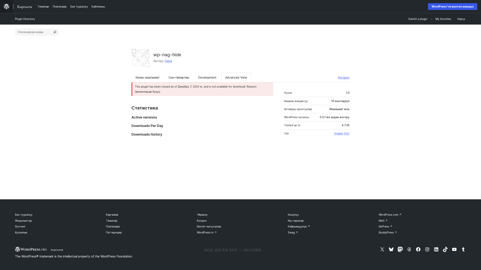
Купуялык (21, 232)
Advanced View (236, 77)
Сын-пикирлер (179, 77)
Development (207, 77)
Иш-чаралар (296, 220)
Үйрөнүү (202, 214)
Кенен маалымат (147, 77)
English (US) (341, 133)
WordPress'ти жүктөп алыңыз (453, 6)
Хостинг (20, 226)
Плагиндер (113, 226)
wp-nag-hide (167, 54)
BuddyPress (388, 232)
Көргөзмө (112, 214)
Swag (293, 232)
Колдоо (343, 77)
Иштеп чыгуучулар (209, 226)
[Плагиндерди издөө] (55, 32)
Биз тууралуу (24, 214)
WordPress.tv (207, 232)
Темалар (111, 220)
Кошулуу (293, 214)
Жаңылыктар (23, 220)
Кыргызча (57, 249)
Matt (383, 220)
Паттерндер (114, 232)
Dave (168, 61)
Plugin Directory (25, 18)
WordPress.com (390, 214)
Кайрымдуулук (299, 226)
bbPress (385, 226)
